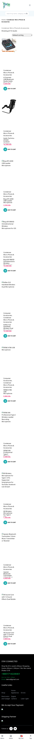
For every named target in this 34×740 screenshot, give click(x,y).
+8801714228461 (11, 673)
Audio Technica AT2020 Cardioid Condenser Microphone (8, 141)
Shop (3, 693)
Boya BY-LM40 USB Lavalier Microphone (8, 200)
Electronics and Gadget (6, 697)
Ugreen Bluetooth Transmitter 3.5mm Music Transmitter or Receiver (8, 576)
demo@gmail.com (12, 679)
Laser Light (25, 699)
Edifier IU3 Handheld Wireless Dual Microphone (8, 327)
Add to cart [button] (12, 88)
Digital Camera (14, 697)
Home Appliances (15, 691)
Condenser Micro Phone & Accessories (8, 72)
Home (4, 20)
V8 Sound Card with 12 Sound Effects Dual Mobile (8, 635)
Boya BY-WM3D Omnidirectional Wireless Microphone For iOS (9, 263)
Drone (23, 693)
